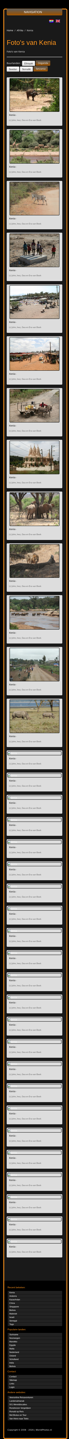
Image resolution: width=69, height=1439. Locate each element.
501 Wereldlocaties (18, 1404)
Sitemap (13, 1380)
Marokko (13, 1341)
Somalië (26, 69)
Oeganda (43, 63)
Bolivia (12, 1310)
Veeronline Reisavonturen (21, 1397)
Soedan (13, 69)
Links (11, 1384)
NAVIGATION (33, 12)
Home (10, 30)
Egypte (12, 1345)
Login (12, 1387)
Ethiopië (28, 63)
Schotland (14, 1359)
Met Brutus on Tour (17, 1415)
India (11, 1363)
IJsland (12, 1356)
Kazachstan (14, 1299)
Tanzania (41, 68)
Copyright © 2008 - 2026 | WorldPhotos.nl (30, 1430)
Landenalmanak (16, 1401)
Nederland (14, 1352)
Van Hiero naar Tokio (18, 1418)
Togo (11, 1324)
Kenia (12, 1292)
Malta (11, 1349)
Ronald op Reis (16, 1411)
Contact (12, 1376)
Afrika (20, 30)
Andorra (13, 1296)
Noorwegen (14, 1338)
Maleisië (13, 1314)
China (12, 1303)
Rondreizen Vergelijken (20, 1408)
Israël (11, 1317)
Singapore (14, 1307)
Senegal (13, 1321)
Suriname (13, 1334)
